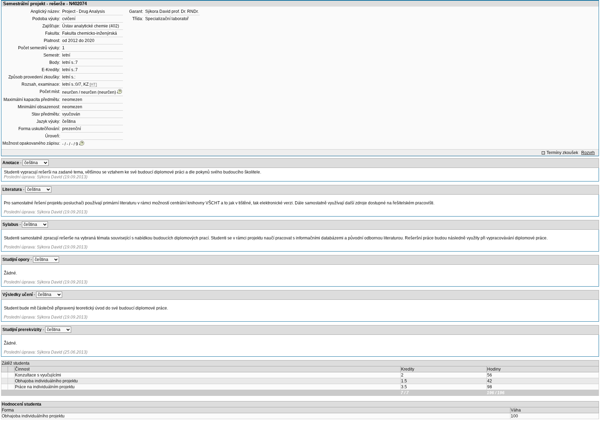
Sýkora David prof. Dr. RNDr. (172, 11)
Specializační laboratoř (167, 18)
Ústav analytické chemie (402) (90, 26)
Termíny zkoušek (562, 152)
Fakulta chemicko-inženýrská (89, 33)
